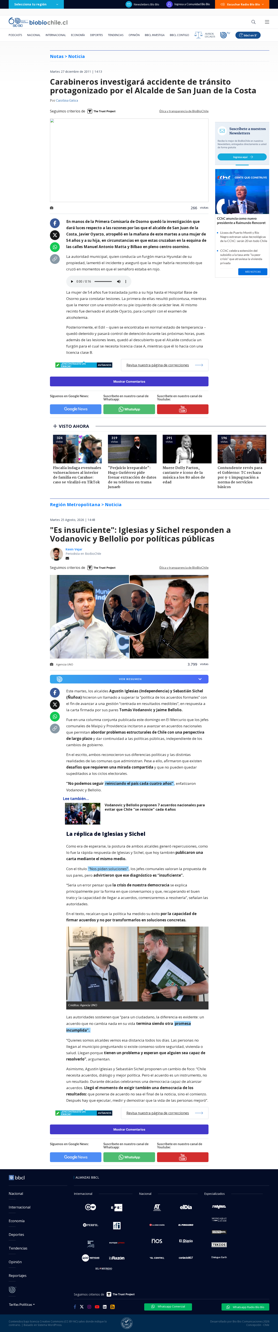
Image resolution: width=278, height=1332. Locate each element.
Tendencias (115, 35)
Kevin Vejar (74, 549)
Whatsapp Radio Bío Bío (248, 1307)
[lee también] (84, 814)
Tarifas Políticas (20, 1304)
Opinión (134, 35)
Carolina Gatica (67, 100)
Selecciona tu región (30, 4)
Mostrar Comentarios (129, 381)
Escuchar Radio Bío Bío (243, 4)
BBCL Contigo (179, 35)
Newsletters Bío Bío (146, 4)
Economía (78, 35)
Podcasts (15, 35)
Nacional (33, 35)
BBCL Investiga (155, 35)
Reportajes (17, 1275)
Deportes (96, 35)
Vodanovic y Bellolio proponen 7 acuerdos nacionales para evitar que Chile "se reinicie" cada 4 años (155, 807)
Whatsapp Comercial (171, 1306)
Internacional (56, 35)
